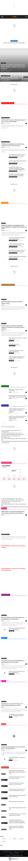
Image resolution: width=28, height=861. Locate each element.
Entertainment (4, 615)
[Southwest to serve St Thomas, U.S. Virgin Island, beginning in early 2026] (14, 693)
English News (4, 299)
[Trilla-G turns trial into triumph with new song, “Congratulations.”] (4, 629)
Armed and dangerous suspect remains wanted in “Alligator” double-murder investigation (17, 358)
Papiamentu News (12, 345)
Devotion (10, 760)
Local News (3, 63)
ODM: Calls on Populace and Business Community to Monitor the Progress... (12, 512)
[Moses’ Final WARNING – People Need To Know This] (4, 759)
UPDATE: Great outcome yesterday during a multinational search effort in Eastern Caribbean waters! (17, 417)
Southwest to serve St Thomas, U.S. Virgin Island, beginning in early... (12, 704)
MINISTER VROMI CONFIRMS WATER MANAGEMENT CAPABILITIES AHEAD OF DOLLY (14, 227)
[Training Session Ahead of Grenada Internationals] (4, 391)
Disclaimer (11, 853)
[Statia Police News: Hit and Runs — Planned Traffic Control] (4, 339)
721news (2, 70)
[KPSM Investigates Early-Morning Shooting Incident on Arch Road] (4, 162)
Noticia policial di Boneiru (14, 344)
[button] (2, 17)
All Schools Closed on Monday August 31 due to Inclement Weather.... (13, 120)
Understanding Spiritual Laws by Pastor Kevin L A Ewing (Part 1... (13, 747)
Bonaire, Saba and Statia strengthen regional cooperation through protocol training (12, 327)
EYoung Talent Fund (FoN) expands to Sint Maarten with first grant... (12, 618)
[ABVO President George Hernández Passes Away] (14, 293)
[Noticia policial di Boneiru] (4, 346)
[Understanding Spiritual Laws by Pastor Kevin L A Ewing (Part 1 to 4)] (14, 736)
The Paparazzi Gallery (7, 851)
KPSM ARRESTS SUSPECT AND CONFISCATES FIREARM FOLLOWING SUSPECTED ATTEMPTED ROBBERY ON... (17, 168)
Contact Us (17, 853)
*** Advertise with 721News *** (18, 851)
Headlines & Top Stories (5, 75)
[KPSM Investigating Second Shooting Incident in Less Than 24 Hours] (14, 136)
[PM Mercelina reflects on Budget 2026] (4, 803)
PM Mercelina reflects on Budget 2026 (16, 801)
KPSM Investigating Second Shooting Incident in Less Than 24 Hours (12, 144)
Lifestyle (10, 717)
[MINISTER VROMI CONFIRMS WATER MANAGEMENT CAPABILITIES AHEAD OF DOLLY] (14, 60)
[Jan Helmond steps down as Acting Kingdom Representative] (4, 352)
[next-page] (4, 180)
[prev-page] (2, 180)
